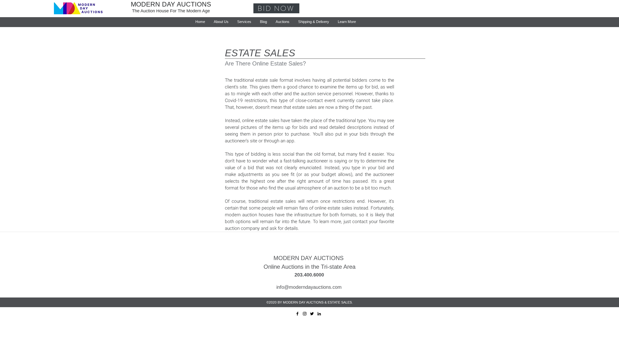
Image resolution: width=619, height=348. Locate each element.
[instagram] (304, 313)
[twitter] (312, 313)
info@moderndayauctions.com (309, 287)
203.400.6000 (309, 274)
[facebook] (297, 313)
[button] (346, 19)
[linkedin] (319, 313)
